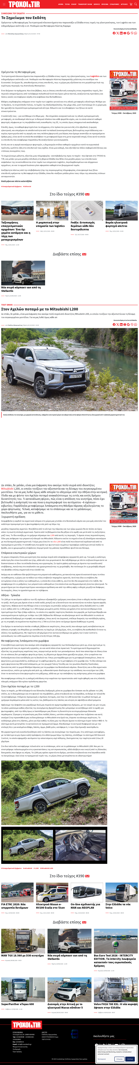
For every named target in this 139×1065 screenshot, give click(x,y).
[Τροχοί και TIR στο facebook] (96, 1045)
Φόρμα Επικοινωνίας (20, 1047)
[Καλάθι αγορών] (131, 4)
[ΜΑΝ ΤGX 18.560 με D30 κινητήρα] (23, 941)
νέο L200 (57, 541)
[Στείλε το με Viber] (132, 33)
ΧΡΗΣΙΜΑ (104, 4)
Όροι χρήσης (83, 1059)
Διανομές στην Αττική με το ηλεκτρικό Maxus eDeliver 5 (65, 1006)
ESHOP (73, 4)
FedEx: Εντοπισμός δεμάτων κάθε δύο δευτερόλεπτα (83, 225)
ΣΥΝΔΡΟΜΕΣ (114, 4)
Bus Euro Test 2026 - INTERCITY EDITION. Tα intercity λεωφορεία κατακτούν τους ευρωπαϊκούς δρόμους (115, 960)
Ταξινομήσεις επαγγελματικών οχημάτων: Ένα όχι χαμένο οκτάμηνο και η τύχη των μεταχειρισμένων (15, 231)
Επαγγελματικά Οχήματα (12, 186)
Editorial (27, 186)
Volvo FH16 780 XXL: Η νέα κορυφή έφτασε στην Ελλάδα (116, 1006)
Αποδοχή (130, 1059)
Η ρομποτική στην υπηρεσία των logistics (50, 224)
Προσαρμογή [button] (102, 1059)
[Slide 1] (52, 824)
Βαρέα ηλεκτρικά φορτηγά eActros (117, 224)
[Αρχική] (25, 4)
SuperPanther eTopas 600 (17, 1004)
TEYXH (67, 4)
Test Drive (7, 304)
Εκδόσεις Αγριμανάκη (49, 1034)
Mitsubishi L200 (47, 868)
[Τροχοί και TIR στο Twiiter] (110, 1045)
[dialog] (116, 1054)
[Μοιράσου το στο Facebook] (114, 33)
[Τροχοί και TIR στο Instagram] (123, 1045)
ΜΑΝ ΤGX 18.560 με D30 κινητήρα (22, 955)
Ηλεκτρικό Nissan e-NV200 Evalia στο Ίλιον (50, 906)
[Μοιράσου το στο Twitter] (117, 33)
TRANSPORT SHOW (85, 4)
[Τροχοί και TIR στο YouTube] (116, 1045)
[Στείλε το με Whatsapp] (135, 33)
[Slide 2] (56, 824)
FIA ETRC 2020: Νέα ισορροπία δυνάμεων (14, 906)
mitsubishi (28, 868)
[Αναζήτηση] (136, 4)
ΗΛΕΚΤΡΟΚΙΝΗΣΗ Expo (50, 1037)
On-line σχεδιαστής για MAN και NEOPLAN (85, 906)
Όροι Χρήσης (17, 1052)
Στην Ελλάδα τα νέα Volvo (118, 906)
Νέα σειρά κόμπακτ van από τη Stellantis (21, 289)
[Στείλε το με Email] (124, 33)
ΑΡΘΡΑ (60, 4)
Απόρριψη (119, 1059)
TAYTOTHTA (46, 1039)
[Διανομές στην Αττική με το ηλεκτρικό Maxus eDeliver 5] (69, 990)
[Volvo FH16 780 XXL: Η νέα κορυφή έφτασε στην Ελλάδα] (116, 990)
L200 (52, 535)
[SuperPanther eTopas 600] (23, 990)
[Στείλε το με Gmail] (128, 33)
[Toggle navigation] (4, 4)
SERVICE (97, 4)
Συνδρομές (16, 1049)
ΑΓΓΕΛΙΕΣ (124, 4)
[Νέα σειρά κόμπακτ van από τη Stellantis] (23, 273)
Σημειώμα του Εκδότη (13, 13)
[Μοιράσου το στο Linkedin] (121, 33)
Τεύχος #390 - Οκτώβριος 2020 (123, 113)
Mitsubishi (7, 489)
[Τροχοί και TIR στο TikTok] (103, 1045)
